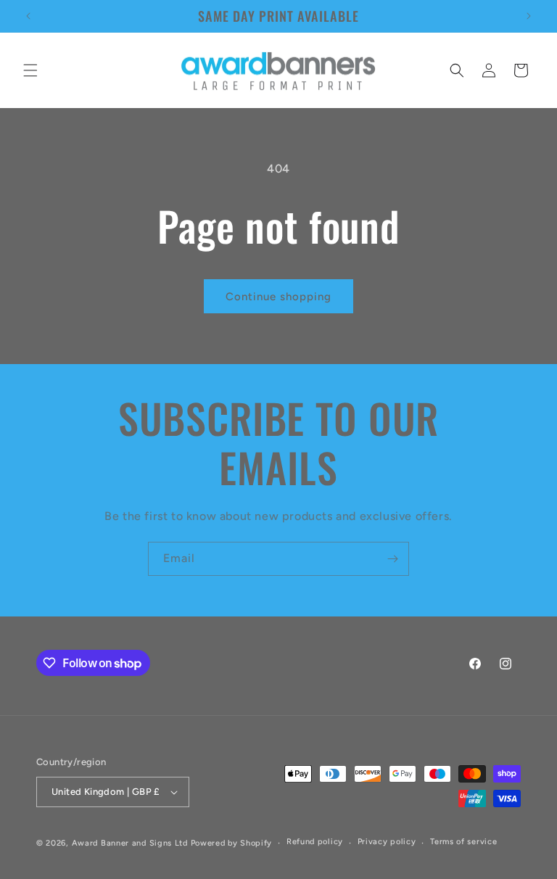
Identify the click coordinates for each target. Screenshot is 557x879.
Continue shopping (278, 296)
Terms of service (463, 841)
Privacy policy (387, 841)
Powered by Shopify (232, 843)
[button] (30, 70)
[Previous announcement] (28, 16)
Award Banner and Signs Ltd (130, 843)
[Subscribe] (392, 559)
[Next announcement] (529, 16)
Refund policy (314, 841)
